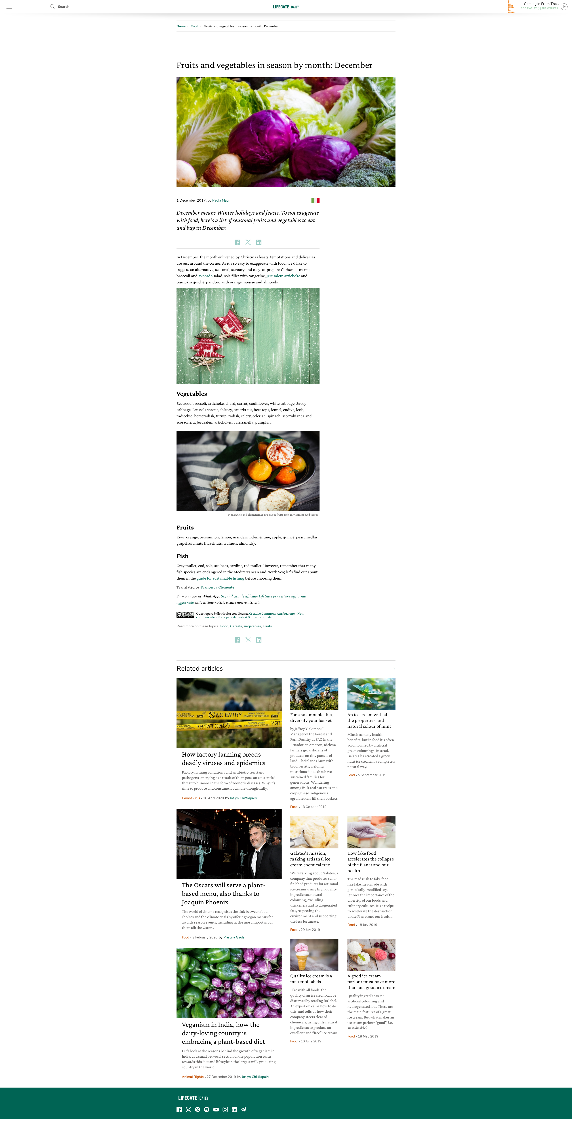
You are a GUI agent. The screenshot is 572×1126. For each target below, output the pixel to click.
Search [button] (63, 6)
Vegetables (252, 626)
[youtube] (216, 1109)
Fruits (267, 626)
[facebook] (179, 1109)
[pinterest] (197, 1109)
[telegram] (243, 1109)
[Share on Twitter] (248, 242)
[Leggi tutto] (392, 668)
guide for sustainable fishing (221, 578)
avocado (205, 275)
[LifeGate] (286, 7)
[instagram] (225, 1109)
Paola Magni (221, 200)
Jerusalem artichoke (283, 275)
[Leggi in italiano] (315, 200)
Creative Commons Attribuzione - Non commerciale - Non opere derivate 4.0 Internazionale (250, 615)
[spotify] (206, 1109)
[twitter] (188, 1109)
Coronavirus (191, 798)
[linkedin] (234, 1109)
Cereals (236, 626)
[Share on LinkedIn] (258, 242)
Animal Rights (193, 1077)
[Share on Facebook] (237, 242)
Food (224, 626)
